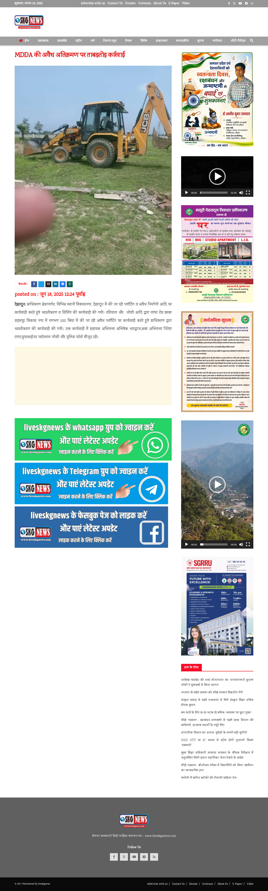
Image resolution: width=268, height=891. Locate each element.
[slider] (214, 193)
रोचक (128, 41)
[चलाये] (186, 193)
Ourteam (144, 3)
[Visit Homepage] (29, 22)
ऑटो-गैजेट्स (238, 41)
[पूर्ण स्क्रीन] (248, 193)
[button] (217, 176)
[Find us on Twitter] (124, 857)
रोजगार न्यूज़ (110, 41)
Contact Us (115, 3)
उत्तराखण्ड (43, 41)
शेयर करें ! (23, 284)
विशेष (143, 41)
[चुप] (241, 193)
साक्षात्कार (161, 41)
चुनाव (200, 41)
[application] (217, 176)
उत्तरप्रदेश (62, 41)
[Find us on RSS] (154, 857)
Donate (130, 3)
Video (186, 3)
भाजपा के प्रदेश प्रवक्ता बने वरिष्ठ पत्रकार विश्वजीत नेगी (212, 692)
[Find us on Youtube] (134, 857)
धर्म (93, 41)
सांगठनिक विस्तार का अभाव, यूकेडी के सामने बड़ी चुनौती (214, 733)
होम (27, 41)
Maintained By (30, 884)
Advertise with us (93, 3)
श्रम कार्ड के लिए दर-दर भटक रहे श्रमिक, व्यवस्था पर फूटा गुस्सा (216, 712)
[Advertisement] (93, 376)
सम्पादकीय (182, 41)
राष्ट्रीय (79, 41)
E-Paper (174, 3)
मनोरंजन (217, 41)
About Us (159, 3)
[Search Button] (251, 41)
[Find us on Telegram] (144, 857)
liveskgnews (44, 884)
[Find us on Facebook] (114, 857)
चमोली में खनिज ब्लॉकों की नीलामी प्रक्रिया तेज (209, 778)
